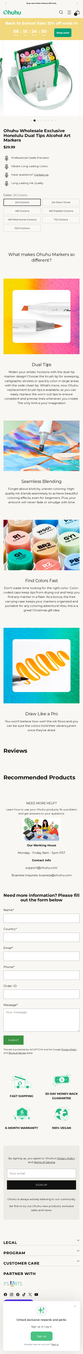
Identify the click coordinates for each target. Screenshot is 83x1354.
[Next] (77, 3)
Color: (15, 195)
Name (8, 910)
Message (10, 1005)
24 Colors (22, 202)
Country (10, 929)
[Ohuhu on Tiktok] (24, 1295)
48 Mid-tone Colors (22, 219)
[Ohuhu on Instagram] (12, 1295)
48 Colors (22, 211)
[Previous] (6, 3)
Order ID (10, 986)
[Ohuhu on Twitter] (30, 1295)
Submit (13, 1040)
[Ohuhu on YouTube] (36, 1295)
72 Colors (61, 219)
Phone (9, 967)
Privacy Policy (69, 1049)
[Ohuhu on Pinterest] (18, 1295)
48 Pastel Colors (61, 211)
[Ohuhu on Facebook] (5, 1295)
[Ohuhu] (12, 12)
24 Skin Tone (61, 202)
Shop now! (63, 32)
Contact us (41, 174)
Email (8, 948)
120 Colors (22, 228)
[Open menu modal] (69, 12)
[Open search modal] (61, 12)
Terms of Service (17, 1052)
